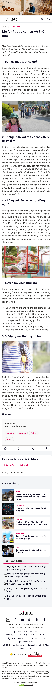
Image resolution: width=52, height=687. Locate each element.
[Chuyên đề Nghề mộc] (26, 7)
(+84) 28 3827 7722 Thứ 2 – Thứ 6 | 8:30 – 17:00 (28, 638)
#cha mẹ (22, 433)
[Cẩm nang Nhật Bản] (26, 612)
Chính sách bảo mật (34, 645)
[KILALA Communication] (35, 654)
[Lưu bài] (19, 448)
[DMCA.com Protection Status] (26, 685)
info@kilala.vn (28, 642)
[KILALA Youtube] (22, 619)
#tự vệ (9, 439)
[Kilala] (11, 19)
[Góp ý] (46, 448)
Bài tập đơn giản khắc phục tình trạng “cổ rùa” (26, 597)
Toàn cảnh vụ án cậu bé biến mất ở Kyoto (31, 551)
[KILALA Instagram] (29, 619)
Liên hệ (5, 645)
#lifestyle (10, 433)
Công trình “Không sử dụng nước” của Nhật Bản (27, 590)
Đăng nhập (9, 465)
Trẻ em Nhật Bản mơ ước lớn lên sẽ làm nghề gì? (31, 537)
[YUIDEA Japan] (18, 654)
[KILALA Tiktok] (44, 619)
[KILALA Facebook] (8, 619)
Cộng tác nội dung (17, 645)
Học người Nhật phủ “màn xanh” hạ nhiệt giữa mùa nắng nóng (26, 568)
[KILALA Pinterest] (37, 619)
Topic (4, 26)
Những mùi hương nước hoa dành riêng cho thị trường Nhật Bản (26, 575)
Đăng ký (24, 465)
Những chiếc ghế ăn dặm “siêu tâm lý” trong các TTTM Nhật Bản (32, 523)
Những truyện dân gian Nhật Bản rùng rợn (31, 509)
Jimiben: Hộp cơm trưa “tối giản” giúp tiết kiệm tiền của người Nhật (26, 583)
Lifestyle (15, 26)
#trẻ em (34, 433)
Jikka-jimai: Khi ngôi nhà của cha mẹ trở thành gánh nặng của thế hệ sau (31, 496)
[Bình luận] (5, 448)
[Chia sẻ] (32, 448)
